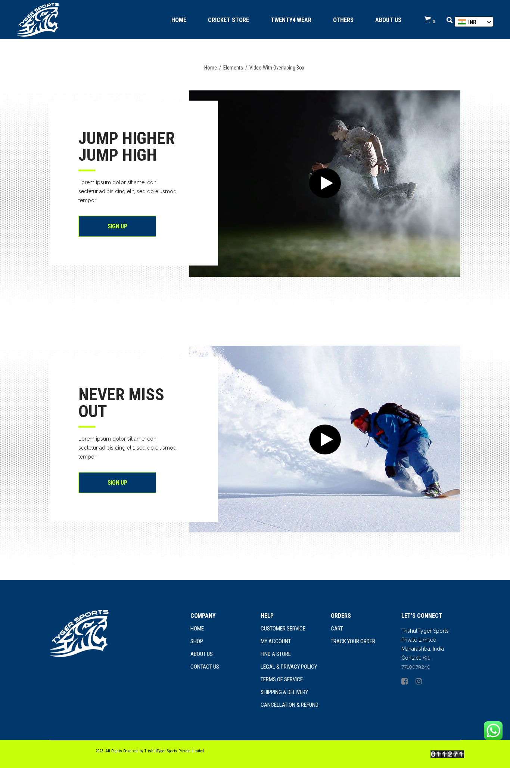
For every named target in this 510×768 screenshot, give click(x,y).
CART (337, 628)
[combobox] (473, 21)
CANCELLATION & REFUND (289, 704)
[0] (428, 19)
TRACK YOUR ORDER (353, 641)
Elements (233, 68)
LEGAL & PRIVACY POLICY (289, 666)
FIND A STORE (276, 654)
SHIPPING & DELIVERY (284, 692)
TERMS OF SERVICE (282, 679)
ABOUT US (201, 654)
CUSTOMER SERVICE (283, 628)
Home (210, 68)
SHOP (196, 641)
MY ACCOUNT (276, 641)
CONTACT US (204, 666)
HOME (197, 628)
